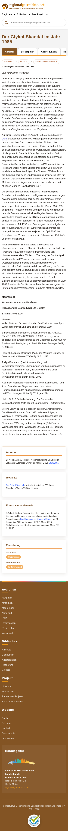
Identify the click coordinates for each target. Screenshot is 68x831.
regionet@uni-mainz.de (16, 787)
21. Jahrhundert (15, 567)
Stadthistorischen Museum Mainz (35, 519)
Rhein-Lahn (8, 628)
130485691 (54, 463)
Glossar (6, 669)
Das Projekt (38, 14)
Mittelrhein (7, 602)
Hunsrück (7, 597)
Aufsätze (6, 649)
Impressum (8, 738)
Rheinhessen (13, 557)
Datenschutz (8, 733)
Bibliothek (22, 14)
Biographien (8, 654)
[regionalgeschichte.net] (23, 6)
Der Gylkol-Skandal (15, 485)
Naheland (7, 613)
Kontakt (6, 728)
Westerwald (8, 633)
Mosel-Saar (8, 608)
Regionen (7, 14)
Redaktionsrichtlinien (12, 701)
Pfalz (4, 618)
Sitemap (6, 723)
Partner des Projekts (12, 696)
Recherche (7, 664)
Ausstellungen (9, 659)
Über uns (6, 686)
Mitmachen (7, 691)
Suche (5, 718)
